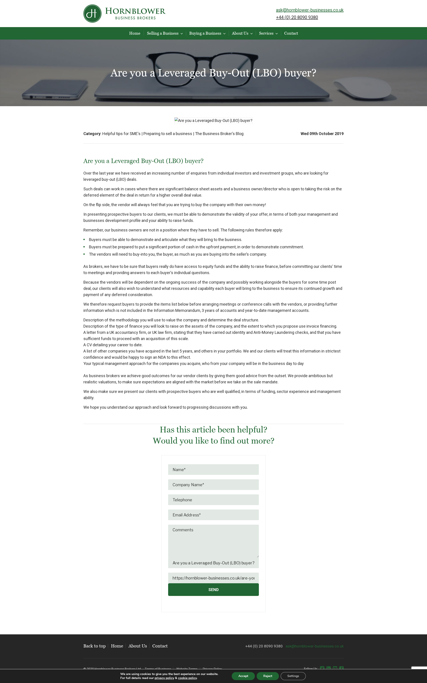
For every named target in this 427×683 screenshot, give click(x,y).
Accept (243, 676)
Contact (291, 33)
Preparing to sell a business (167, 133)
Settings (293, 676)
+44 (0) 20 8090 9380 (297, 17)
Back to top (94, 645)
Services (266, 33)
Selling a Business (163, 33)
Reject (267, 676)
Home (134, 33)
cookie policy (187, 678)
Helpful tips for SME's (121, 133)
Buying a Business (205, 33)
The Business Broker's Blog (219, 133)
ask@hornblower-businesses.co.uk (310, 10)
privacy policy (164, 678)
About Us (240, 33)
